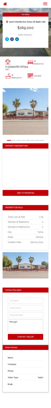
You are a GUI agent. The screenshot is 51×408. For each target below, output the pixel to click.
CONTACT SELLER (26, 337)
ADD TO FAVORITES (25, 193)
